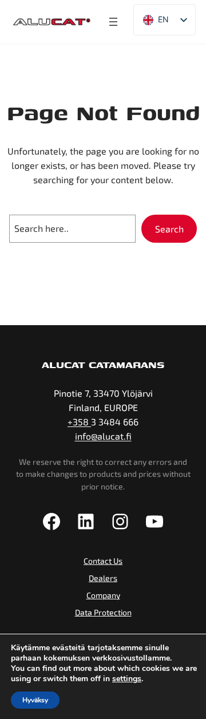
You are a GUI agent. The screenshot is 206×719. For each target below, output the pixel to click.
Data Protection (103, 612)
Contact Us (103, 561)
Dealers (103, 578)
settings (126, 679)
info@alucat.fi (103, 435)
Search (169, 228)
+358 (79, 421)
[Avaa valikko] (113, 22)
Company (103, 595)
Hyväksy (35, 700)
